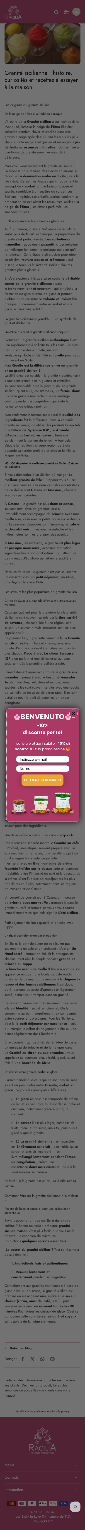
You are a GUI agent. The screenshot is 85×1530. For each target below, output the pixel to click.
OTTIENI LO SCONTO (42, 780)
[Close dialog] (73, 713)
